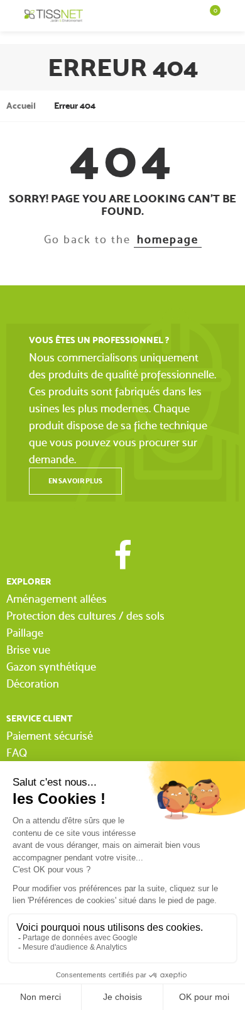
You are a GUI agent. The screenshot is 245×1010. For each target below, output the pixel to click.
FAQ (16, 752)
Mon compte (232, 15)
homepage (168, 239)
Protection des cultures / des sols (85, 615)
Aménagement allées (56, 598)
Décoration (32, 683)
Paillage (24, 632)
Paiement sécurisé (49, 735)
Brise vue (28, 649)
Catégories (12, 15)
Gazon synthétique (51, 666)
